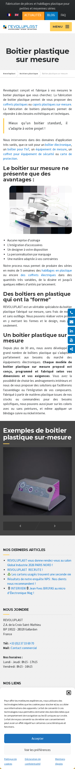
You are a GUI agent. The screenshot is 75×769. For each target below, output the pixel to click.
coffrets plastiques (15, 104)
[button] (69, 693)
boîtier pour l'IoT (18, 149)
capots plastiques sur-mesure (51, 104)
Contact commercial (24, 648)
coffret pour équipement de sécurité (28, 154)
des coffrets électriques (38, 275)
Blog (51, 15)
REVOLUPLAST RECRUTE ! (25, 570)
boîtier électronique (58, 145)
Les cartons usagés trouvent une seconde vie (41, 574)
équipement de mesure (51, 149)
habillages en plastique (57, 270)
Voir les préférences (37, 750)
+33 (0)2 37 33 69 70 (22, 643)
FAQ (63, 15)
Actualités (32, 15)
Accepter (38, 738)
